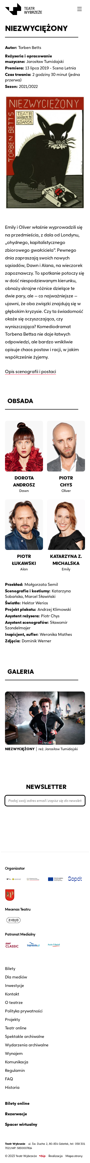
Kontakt (12, 994)
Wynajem (14, 1053)
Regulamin (15, 1070)
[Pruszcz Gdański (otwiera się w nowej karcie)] (13, 895)
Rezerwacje (16, 1114)
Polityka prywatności (23, 1011)
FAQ (9, 1079)
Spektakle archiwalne (24, 1036)
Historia (12, 1087)
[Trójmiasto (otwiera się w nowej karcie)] (34, 945)
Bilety (10, 968)
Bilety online (17, 1103)
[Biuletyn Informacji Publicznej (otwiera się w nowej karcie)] (42, 1156)
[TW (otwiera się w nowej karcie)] (13, 879)
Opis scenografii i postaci (30, 371)
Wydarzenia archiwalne (26, 1045)
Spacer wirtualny (21, 1124)
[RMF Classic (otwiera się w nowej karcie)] (13, 945)
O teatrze (14, 1002)
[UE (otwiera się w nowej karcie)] (55, 879)
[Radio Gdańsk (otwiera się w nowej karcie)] (55, 945)
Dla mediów (16, 977)
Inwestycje (14, 985)
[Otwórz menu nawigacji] (79, 8)
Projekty (12, 1019)
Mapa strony (74, 1156)
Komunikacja (16, 1062)
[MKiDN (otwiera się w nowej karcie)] (34, 879)
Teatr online (15, 1028)
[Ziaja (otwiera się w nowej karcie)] (13, 920)
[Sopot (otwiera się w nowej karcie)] (76, 879)
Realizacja (55, 1156)
